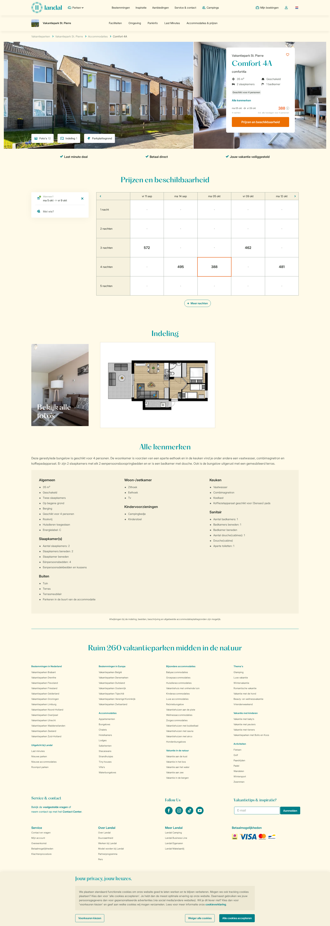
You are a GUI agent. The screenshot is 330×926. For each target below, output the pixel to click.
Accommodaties (107, 713)
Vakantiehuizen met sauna (179, 731)
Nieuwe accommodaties (44, 761)
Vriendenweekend (243, 704)
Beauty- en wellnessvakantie (248, 699)
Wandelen (239, 771)
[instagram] (179, 813)
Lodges (103, 740)
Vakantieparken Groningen (45, 699)
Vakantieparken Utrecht (43, 720)
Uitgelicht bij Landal (42, 745)
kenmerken (241, 100)
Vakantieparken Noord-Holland (47, 709)
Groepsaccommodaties (178, 677)
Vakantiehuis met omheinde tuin (183, 688)
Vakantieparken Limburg (43, 704)
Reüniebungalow (175, 704)
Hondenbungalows (176, 741)
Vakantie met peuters (245, 724)
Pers (100, 859)
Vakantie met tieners (244, 729)
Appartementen (107, 719)
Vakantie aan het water (177, 767)
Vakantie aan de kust (176, 756)
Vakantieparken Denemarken (113, 677)
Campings (213, 7)
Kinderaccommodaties (178, 693)
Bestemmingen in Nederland (46, 666)
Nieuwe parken (39, 756)
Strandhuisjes (106, 756)
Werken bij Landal (107, 843)
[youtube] (200, 813)
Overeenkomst (39, 843)
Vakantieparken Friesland (44, 688)
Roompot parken (40, 767)
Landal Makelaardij (174, 848)
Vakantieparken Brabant (43, 672)
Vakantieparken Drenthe (43, 677)
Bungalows (104, 724)
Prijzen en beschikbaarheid (260, 122)
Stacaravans (105, 751)
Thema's (238, 666)
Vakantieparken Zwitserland (113, 704)
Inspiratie (141, 7)
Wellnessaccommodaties (179, 715)
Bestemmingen (121, 7)
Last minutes (38, 751)
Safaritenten (105, 745)
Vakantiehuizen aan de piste (180, 709)
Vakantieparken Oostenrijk (112, 688)
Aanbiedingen (160, 7)
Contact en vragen (41, 832)
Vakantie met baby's (244, 719)
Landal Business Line (176, 837)
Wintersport (240, 776)
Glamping (238, 672)
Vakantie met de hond (245, 693)
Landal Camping (173, 832)
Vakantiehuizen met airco (179, 736)
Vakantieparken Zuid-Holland (46, 736)
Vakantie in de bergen (177, 777)
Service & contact (185, 7)
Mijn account (38, 837)
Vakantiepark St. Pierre (248, 55)
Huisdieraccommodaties (179, 682)
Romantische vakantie (245, 688)
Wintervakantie (241, 682)
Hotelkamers (105, 735)
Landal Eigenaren (174, 843)
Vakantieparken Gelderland (45, 693)
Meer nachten (199, 303)
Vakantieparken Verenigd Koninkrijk (117, 699)
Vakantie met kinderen (246, 713)
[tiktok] (190, 813)
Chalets (103, 729)
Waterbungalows (107, 772)
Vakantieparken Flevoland (44, 682)
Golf (236, 755)
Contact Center (72, 811)
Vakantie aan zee (175, 772)
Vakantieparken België (110, 672)
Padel (236, 765)
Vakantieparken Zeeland (43, 731)
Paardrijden (239, 760)
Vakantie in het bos (176, 761)
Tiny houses (105, 761)
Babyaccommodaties (177, 672)
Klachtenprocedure (41, 854)
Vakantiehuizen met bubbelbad (182, 725)
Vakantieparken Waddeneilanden (48, 725)
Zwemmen (239, 781)
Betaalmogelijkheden (42, 848)
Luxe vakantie (241, 677)
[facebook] (169, 813)
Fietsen (237, 749)
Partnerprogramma (107, 854)
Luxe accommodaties (177, 699)
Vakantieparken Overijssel (44, 715)
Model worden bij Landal (111, 848)
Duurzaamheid (105, 837)
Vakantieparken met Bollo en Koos (251, 735)
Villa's (102, 767)
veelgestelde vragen (55, 807)
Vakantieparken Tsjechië (111, 693)
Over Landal (104, 832)
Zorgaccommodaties (177, 720)
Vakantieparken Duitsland (112, 682)
